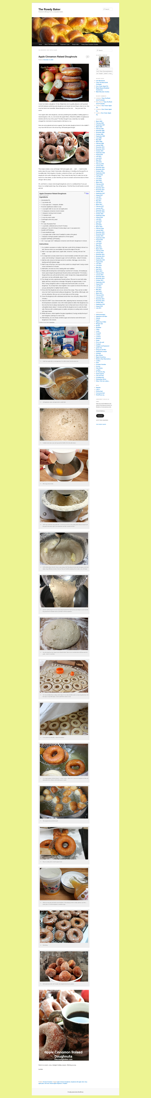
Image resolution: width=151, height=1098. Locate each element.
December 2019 (100, 147)
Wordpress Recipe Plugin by (46, 322)
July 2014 (98, 263)
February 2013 (100, 295)
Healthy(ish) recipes (101, 351)
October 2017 (99, 191)
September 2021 (100, 125)
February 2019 (100, 164)
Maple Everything (101, 357)
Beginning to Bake (101, 322)
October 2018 (99, 171)
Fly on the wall (100, 342)
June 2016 (99, 221)
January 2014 (99, 275)
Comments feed (100, 393)
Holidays (98, 353)
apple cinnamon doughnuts (63, 1082)
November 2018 (100, 169)
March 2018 (99, 182)
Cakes (97, 329)
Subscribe (100, 415)
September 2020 (100, 136)
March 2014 (99, 271)
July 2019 (98, 156)
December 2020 (100, 130)
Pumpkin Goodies (101, 364)
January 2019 (99, 165)
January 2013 (99, 297)
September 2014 (100, 260)
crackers (98, 336)
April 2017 (99, 202)
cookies (98, 335)
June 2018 (99, 178)
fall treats (47, 1083)
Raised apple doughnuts (56, 1083)
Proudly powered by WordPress (75, 1092)
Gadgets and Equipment (102, 346)
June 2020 (99, 138)
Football (98, 344)
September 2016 (100, 215)
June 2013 (99, 287)
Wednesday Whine (101, 379)
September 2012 (100, 304)
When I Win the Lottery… (103, 381)
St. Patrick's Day (100, 372)
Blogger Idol (99, 323)
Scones (98, 366)
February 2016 (100, 228)
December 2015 (100, 232)
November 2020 (100, 132)
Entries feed (99, 391)
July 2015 (98, 241)
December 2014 (100, 254)
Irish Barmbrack (100, 80)
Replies (65, 1083)
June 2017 (99, 199)
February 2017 (100, 206)
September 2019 (100, 152)
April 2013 (99, 291)
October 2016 (99, 214)
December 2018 (100, 167)
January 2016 (99, 230)
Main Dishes (99, 355)
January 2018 (99, 186)
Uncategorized (100, 377)
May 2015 (98, 245)
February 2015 (100, 250)
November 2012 (100, 300)
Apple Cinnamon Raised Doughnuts (57, 56)
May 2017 (98, 201)
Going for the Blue (101, 349)
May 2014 (98, 267)
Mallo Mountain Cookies (102, 92)
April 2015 (99, 247)
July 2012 (98, 308)
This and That (100, 375)
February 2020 (100, 143)
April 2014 (99, 269)
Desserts (98, 338)
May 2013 (98, 289)
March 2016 (99, 226)
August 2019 (99, 154)
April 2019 (99, 162)
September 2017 (100, 193)
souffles (98, 370)
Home (40, 44)
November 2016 (100, 212)
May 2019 (98, 160)
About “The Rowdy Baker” (51, 44)
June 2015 (99, 243)
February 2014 (100, 273)
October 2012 (99, 302)
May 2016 (98, 223)
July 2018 (98, 176)
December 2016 (100, 210)
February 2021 (100, 128)
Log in (98, 389)
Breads (45, 1082)
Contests (98, 333)
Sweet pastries (100, 373)
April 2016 (99, 225)
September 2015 (100, 238)
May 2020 (98, 140)
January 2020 (99, 145)
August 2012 (99, 306)
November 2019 (100, 149)
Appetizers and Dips (101, 316)
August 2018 (99, 175)
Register (98, 387)
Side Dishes (99, 368)
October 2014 (99, 258)
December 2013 (100, 276)
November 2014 (100, 256)
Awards (98, 318)
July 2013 (98, 286)
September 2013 (100, 282)
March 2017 (99, 204)
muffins (98, 361)
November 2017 (100, 189)
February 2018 (100, 184)
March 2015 (99, 249)
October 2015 (99, 236)
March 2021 (99, 127)
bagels (98, 320)
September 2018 (100, 173)
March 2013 (99, 293)
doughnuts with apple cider (77, 1082)
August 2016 (99, 217)
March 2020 (99, 141)
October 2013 (99, 280)
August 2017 (99, 195)
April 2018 (99, 180)
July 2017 (98, 197)
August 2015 (99, 239)
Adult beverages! (100, 314)
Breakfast (49, 1082)
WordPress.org (100, 395)
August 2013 (99, 284)
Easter (98, 340)
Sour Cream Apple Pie (102, 86)
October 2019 (99, 151)
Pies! (97, 362)
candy (97, 331)
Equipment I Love (64, 44)
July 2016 (98, 219)
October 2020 (99, 134)
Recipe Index (75, 44)
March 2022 (99, 121)
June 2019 (99, 158)
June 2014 (99, 265)
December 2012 (100, 299)
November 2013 (100, 278)
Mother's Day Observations (103, 359)
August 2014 (99, 262)
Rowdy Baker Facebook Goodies (89, 44)
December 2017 (100, 188)
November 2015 (100, 234)
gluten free (99, 348)
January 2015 (99, 252)
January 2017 (99, 208)
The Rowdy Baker (49, 9)
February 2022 (100, 123)
